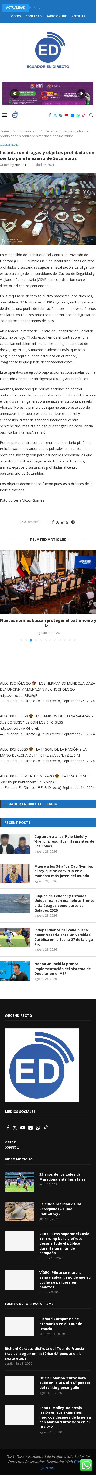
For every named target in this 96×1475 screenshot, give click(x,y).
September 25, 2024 (78, 700)
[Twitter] (55, 115)
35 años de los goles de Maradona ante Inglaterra (62, 1177)
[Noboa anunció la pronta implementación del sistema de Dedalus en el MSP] (15, 971)
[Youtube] (66, 115)
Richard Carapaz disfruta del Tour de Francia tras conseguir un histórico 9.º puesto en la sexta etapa (44, 1353)
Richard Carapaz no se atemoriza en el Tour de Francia (60, 1324)
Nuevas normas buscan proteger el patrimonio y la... (48, 623)
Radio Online (56, 16)
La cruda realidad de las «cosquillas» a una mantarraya (60, 1209)
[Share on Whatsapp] (67, 522)
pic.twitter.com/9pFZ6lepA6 (35, 782)
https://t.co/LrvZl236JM (61, 755)
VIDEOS (16, 16)
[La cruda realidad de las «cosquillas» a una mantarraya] (19, 1211)
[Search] (91, 115)
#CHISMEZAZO (42, 776)
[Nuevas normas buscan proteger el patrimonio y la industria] (48, 582)
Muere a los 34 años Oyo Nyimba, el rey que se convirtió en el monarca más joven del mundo (63, 871)
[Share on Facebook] (53, 522)
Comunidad (28, 131)
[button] (35, 8)
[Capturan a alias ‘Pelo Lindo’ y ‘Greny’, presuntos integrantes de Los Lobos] (15, 844)
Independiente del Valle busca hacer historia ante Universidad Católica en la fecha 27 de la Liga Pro (63, 937)
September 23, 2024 (78, 734)
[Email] (72, 115)
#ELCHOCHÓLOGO (15, 683)
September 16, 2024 (78, 760)
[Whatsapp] (78, 115)
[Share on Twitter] (57, 522)
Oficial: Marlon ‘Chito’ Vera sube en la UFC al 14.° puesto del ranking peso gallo (64, 1383)
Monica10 (21, 165)
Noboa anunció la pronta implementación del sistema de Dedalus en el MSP (62, 968)
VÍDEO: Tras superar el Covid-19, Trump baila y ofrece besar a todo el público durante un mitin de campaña (65, 1243)
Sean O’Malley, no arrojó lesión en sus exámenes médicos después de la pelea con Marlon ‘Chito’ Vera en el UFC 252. (65, 1417)
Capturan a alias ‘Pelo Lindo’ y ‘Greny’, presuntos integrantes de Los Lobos (64, 841)
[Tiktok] (83, 115)
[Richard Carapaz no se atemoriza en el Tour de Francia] (19, 1326)
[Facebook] (50, 115)
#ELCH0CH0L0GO (14, 776)
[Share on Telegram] (73, 522)
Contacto (34, 16)
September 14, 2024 (78, 787)
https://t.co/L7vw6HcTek (19, 728)
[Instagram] (60, 115)
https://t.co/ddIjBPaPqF (18, 695)
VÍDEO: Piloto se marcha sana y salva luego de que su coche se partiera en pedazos (65, 1279)
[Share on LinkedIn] (62, 522)
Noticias (78, 16)
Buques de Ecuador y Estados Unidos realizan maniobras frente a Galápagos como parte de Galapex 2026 (64, 903)
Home (4, 131)
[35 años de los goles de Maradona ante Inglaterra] (19, 1182)
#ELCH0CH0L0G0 (14, 716)
